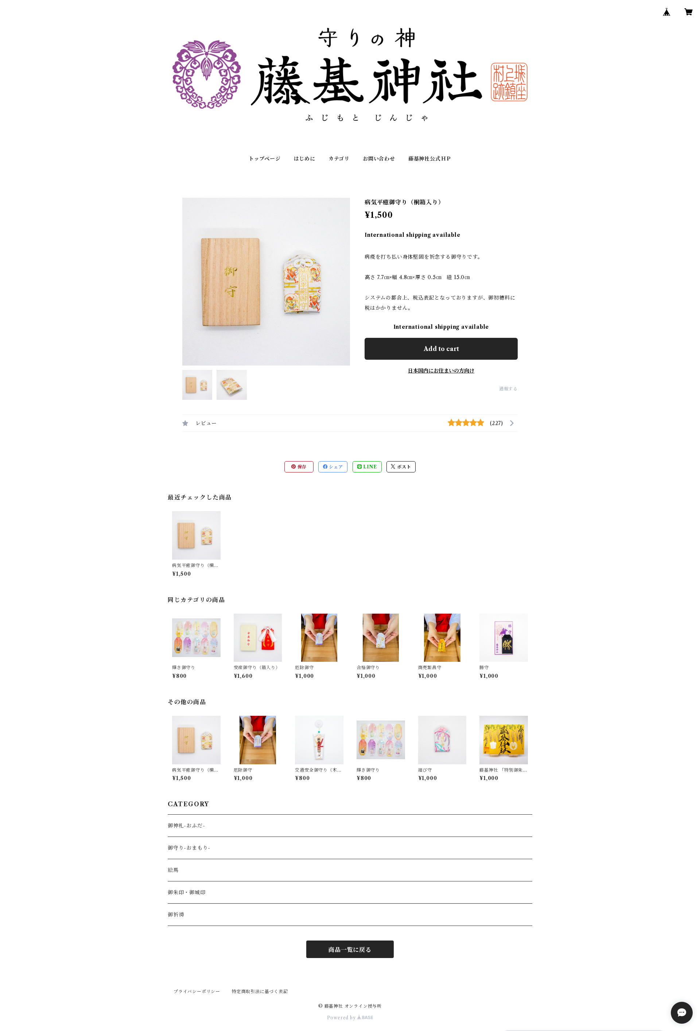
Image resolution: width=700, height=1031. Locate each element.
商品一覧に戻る (350, 949)
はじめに (304, 158)
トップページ (265, 158)
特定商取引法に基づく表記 (260, 991)
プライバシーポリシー (197, 991)
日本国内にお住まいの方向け (441, 370)
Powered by (342, 1017)
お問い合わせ (379, 158)
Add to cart (441, 348)
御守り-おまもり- (189, 848)
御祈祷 (176, 914)
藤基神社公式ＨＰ (429, 158)
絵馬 (173, 870)
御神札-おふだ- (186, 825)
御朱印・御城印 (187, 892)
